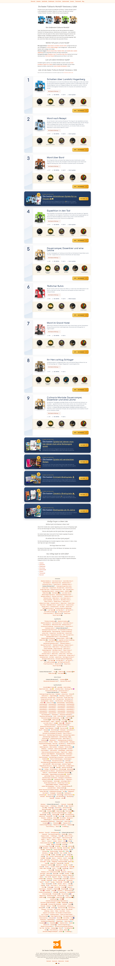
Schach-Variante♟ (47, 599)
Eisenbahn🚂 (54, 924)
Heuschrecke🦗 (54, 860)
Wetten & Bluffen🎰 (61, 788)
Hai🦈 (41, 860)
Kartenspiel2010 (43, 707)
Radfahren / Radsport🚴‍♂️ (68, 875)
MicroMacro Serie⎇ (65, 599)
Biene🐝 (43, 849)
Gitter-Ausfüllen (53, 747)
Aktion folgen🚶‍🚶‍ (67, 738)
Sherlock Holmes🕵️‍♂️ (70, 816)
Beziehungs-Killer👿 (69, 689)
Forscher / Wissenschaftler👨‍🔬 (57, 856)
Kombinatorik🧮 (70, 716)
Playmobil (43, 906)
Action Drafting (67, 687)
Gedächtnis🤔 (45, 759)
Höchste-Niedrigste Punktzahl (62, 776)
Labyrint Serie (69, 606)
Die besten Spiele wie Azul (48, 658)
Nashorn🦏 (49, 873)
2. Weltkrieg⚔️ (65, 826)
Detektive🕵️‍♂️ (70, 804)
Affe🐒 (48, 844)
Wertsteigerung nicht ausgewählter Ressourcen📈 (52, 762)
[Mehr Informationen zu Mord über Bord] (40, 164)
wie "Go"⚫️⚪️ (43, 610)
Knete (54, 716)
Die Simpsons (71, 907)
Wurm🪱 (65, 883)
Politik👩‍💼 (57, 728)
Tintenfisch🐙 (59, 882)
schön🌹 (63, 798)
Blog (83, 1)
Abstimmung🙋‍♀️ (44, 740)
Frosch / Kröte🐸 (69, 856)
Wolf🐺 (55, 883)
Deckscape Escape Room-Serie (64, 586)
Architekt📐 (58, 846)
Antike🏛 (68, 819)
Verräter (51, 742)
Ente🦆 (65, 853)
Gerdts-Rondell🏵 (53, 772)
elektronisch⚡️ (45, 695)
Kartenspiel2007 (52, 706)
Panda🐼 (61, 873)
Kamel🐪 (66, 863)
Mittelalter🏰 (43, 814)
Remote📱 (52, 767)
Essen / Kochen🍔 (45, 854)
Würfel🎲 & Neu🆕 (50, 796)
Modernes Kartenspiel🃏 (50, 724)
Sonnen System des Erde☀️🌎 (47, 842)
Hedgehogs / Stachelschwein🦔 (59, 861)
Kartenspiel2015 (52, 709)
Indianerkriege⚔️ (48, 819)
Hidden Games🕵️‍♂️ (47, 593)
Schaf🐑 (72, 877)
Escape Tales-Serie (44, 589)
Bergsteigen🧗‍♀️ (64, 889)
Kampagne (72, 742)
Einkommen (69, 779)
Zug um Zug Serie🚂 (57, 615)
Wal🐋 (43, 883)
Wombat (60, 883)
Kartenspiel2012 (61, 707)
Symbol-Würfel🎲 (44, 791)
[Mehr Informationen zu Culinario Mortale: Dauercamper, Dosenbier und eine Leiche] (40, 404)
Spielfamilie (44, 1)
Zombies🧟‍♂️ (61, 931)
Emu (61, 853)
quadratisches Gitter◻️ (59, 779)
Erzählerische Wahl (63, 742)
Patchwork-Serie (47, 598)
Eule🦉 (53, 854)
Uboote (61, 930)
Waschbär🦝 (49, 883)
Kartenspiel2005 (70, 704)
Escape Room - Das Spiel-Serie (57, 587)
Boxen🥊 (42, 890)
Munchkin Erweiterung (58, 645)
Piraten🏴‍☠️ (70, 904)
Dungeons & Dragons (47, 837)
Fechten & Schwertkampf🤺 (45, 892)
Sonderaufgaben (67, 759)
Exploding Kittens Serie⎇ (48, 591)
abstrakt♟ (60, 687)
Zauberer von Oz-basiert (48, 912)
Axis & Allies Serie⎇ (68, 581)
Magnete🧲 (61, 723)
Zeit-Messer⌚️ (62, 743)
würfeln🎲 (67, 760)
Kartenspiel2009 (70, 706)
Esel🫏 (70, 853)
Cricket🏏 (48, 890)
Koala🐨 (71, 865)
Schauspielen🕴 (54, 755)
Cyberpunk (63, 804)
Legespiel (57, 721)
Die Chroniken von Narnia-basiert (63, 912)
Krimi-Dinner (58, 1)
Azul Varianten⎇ (47, 582)
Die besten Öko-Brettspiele (54, 904)
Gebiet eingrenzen (44, 747)
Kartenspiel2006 (43, 706)
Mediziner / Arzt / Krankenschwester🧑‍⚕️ (50, 872)
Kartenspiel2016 (61, 709)
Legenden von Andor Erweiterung (66, 640)
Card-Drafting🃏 (45, 750)
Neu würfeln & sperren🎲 (58, 760)
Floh (47, 856)
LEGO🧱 (62, 899)
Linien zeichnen (53, 750)
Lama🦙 (54, 868)
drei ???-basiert (45, 914)
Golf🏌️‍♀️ (48, 885)
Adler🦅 (71, 842)
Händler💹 (70, 858)
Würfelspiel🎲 (70, 796)
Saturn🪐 (44, 841)
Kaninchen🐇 (59, 865)
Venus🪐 (60, 841)
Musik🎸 (42, 728)
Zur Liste (82, 198)
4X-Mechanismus (54, 769)
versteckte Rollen (52, 788)
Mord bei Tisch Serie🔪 (57, 596)
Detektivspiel (51, 1)
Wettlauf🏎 (44, 748)
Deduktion (58, 694)
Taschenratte (69, 880)
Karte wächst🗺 (46, 764)
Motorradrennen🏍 (46, 809)
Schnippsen (61, 747)
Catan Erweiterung (58, 648)
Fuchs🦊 (43, 858)
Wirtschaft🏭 (60, 794)
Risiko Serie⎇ (56, 598)
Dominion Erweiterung (66, 631)
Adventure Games (59, 591)
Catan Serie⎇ (56, 599)
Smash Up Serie (69, 605)
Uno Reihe (62, 606)
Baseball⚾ (46, 848)
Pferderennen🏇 (56, 894)
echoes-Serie (45, 587)
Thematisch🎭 (60, 793)
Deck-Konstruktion (43, 757)
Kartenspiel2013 (70, 707)
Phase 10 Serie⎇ (48, 601)
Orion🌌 (65, 841)
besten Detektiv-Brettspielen (60, 66)
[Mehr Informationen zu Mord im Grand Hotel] (40, 329)
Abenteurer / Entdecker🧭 (62, 842)
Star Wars (47, 928)
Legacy (52, 721)
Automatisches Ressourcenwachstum (64, 771)
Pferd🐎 (67, 873)
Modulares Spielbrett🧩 (47, 779)
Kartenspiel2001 (69, 702)
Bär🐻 (40, 848)
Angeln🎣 (70, 887)
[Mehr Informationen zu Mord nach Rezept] (40, 124)
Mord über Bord (63, 54)
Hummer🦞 (43, 861)
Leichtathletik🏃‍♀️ (71, 892)
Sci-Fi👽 (55, 816)
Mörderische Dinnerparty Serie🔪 (64, 594)
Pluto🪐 (71, 839)
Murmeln (71, 726)
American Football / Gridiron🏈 (47, 846)
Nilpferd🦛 (55, 873)
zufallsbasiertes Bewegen (55, 791)
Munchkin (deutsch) (46, 631)
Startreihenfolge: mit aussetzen (56, 757)
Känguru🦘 (53, 863)
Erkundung (61, 695)
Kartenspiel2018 (43, 711)
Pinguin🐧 (42, 875)
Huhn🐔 (72, 860)
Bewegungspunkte (60, 753)
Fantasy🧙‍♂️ (60, 806)
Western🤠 (56, 818)
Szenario (72, 1)
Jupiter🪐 (43, 839)
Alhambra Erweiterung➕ (63, 621)
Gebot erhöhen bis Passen (65, 755)
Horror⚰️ (44, 807)
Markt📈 (56, 742)
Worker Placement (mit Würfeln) (67, 789)
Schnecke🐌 (65, 878)
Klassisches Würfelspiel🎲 (46, 716)
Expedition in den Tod (53, 54)
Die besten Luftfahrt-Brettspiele (59, 812)
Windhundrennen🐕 (51, 895)
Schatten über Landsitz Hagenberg (66, 79)
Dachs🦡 (66, 849)
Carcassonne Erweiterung (47, 626)
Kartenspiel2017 (70, 709)
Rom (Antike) (63, 818)
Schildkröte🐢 (42, 878)
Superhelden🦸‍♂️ (61, 880)
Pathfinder (64, 904)
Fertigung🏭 (51, 807)
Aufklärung (49, 818)
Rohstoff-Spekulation (48, 781)
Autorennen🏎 (58, 807)
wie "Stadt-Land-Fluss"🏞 (64, 611)
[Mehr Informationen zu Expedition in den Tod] (40, 217)
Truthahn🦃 (66, 882)
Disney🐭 (47, 832)
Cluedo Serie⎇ (57, 584)
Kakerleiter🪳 (60, 863)
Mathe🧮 (58, 767)
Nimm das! (55, 743)
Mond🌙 (60, 839)
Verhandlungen (61, 750)
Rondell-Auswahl (71, 743)
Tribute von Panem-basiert (66, 914)
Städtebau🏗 (71, 791)
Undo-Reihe (62, 911)
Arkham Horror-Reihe (44, 603)
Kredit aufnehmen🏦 (53, 745)
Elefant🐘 (56, 853)
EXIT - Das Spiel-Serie (68, 589)
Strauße (55, 880)
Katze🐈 (65, 865)
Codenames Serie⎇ (66, 584)
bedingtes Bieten (70, 765)
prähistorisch (42, 816)
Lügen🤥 (52, 689)
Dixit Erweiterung (56, 631)
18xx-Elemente (45, 767)
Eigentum (45, 745)
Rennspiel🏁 (49, 816)
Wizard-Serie (67, 613)
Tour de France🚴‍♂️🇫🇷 (57, 809)
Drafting (46, 769)
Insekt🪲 (47, 863)
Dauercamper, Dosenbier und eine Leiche (57, 45)
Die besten (60, 197)
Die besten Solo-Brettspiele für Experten (52, 733)
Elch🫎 (51, 853)
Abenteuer (43, 804)
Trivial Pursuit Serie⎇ (48, 613)
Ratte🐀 (42, 877)
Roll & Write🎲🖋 (55, 730)
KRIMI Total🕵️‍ (68, 591)
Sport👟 (65, 791)
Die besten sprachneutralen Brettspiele (64, 926)
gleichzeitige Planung (49, 776)
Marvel (63, 909)
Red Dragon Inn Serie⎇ (48, 608)
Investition (70, 748)
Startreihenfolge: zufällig (65, 736)
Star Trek (42, 928)
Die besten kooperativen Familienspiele (50, 718)
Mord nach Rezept (49, 56)
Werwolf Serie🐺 (59, 613)
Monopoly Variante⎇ (46, 596)
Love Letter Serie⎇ (66, 593)
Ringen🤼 (54, 877)
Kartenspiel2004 (61, 704)
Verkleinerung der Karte (56, 738)
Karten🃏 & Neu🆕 (51, 702)
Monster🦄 (63, 872)
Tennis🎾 (47, 882)
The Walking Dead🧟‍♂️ (69, 928)
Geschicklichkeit (44, 701)
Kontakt (67, 961)
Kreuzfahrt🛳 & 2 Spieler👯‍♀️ (49, 687)
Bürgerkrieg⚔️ (59, 821)
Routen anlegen (45, 755)
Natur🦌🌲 (58, 826)
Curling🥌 (54, 890)
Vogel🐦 (72, 882)
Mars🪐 (49, 839)
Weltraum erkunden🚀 (67, 767)
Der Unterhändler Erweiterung (65, 629)
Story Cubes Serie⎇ (65, 598)
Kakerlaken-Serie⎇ (51, 605)
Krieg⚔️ (65, 809)
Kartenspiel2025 (70, 713)
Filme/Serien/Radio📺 (44, 916)
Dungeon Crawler (45, 806)
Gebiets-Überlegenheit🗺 (60, 748)
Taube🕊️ (42, 882)
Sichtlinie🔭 (69, 774)
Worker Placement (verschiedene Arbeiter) (49, 789)
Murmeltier (42, 873)
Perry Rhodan (69, 909)
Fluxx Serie (42, 605)
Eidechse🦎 (62, 851)
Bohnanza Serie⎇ (66, 582)
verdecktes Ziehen (59, 689)
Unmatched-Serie (54, 606)
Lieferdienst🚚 (62, 769)
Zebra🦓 (70, 883)
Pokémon (48, 906)
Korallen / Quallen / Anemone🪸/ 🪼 (59, 866)
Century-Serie (71, 603)
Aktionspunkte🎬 (71, 769)
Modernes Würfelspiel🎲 (63, 724)
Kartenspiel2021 (70, 711)
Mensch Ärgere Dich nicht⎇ (48, 594)
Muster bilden (69, 750)
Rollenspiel (62, 730)
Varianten (38, 1)
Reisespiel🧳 (47, 730)
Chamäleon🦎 (49, 849)
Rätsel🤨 (71, 728)
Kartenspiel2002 (43, 704)
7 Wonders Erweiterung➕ (50, 621)
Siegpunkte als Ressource (46, 765)
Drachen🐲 (71, 923)
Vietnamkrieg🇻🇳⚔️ (57, 823)
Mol (64, 870)
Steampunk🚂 (70, 824)
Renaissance (70, 818)
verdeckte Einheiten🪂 (67, 786)
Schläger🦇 (69, 854)
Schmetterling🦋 (57, 878)
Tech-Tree (57, 786)
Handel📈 (52, 701)
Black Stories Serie (56, 582)
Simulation (46, 731)
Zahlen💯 (52, 798)
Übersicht (33, 1)
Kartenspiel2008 (61, 706)
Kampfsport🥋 (62, 892)
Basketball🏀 (57, 889)
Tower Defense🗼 (50, 826)
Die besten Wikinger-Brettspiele (50, 931)
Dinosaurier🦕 (45, 851)
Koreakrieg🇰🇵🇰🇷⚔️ (47, 823)
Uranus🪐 (49, 841)
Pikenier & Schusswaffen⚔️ (59, 824)
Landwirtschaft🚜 (46, 812)
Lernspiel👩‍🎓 (64, 721)
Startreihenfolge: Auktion (69, 735)
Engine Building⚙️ (54, 695)
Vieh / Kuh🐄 (48, 877)
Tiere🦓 (46, 930)
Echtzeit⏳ (71, 694)
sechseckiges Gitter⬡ (66, 781)
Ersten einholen (45, 738)
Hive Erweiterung (64, 636)
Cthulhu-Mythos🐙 (58, 849)
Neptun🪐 (65, 839)
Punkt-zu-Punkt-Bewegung (56, 759)
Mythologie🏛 (55, 814)
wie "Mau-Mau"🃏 (60, 610)
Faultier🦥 (58, 854)
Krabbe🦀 (71, 866)
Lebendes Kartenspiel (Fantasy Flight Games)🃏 (57, 901)
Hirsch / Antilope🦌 (64, 860)
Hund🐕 (49, 861)
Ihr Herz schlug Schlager (52, 47)
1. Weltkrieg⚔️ (53, 806)
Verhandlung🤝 (42, 794)
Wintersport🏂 (60, 895)
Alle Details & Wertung (53, 91)
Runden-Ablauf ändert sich (50, 783)
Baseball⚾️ (50, 889)
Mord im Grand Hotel (52, 51)
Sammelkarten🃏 (71, 730)
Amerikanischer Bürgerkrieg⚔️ (48, 821)
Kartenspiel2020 (61, 711)
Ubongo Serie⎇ (45, 606)
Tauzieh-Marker (45, 774)
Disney (70, 834)
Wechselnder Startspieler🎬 (64, 772)
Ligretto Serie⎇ (61, 605)
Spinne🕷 (43, 880)
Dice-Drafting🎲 (47, 760)
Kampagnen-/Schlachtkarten (65, 777)
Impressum (54, 961)
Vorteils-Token (61, 765)
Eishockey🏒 (45, 853)
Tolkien (56, 911)
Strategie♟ (52, 793)
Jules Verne (57, 887)
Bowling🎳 (71, 889)
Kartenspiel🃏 (55, 714)
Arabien (55, 841)
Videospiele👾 (52, 918)
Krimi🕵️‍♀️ (55, 671)
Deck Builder (64, 692)
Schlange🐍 (49, 878)
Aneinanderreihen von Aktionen (48, 771)
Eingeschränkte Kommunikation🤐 (58, 774)
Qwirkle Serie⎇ (57, 601)
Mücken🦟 (70, 872)
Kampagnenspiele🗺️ (55, 832)
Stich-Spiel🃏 (46, 793)
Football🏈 (63, 887)
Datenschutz (61, 961)
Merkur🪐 (54, 839)
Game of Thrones (68, 836)
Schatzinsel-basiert (54, 914)
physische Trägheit (66, 764)
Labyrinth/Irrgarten (45, 721)
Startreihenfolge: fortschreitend (49, 777)
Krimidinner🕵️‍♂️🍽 (70, 671)
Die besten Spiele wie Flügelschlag (63, 608)
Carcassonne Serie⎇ (47, 584)
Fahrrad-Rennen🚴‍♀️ (67, 807)
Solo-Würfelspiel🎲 (60, 796)
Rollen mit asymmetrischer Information (51, 752)
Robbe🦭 (60, 877)
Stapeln (70, 752)
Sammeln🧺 (56, 781)
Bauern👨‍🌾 (59, 848)
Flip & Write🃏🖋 (69, 699)
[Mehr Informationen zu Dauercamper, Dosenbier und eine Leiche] (40, 254)
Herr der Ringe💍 (63, 885)
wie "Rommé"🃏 (69, 610)
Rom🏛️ (66, 806)
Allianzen (55, 765)
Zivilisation (57, 798)
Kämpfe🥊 (42, 702)
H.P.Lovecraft (57, 909)
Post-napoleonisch (69, 814)
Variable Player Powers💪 (64, 783)
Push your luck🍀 (64, 728)
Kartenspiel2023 (52, 713)
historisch (71, 806)
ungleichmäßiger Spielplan (52, 784)
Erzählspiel (50, 748)
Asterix (52, 911)
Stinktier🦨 (49, 880)
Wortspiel (42, 796)
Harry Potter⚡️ (54, 885)
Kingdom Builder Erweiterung (48, 638)
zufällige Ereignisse (63, 784)
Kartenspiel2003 (52, 704)
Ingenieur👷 (71, 861)
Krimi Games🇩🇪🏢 (56, 593)
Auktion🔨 (45, 772)
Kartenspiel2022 (43, 713)
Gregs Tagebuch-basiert (56, 916)
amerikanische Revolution (59, 819)
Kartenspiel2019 (52, 711)
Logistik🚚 (70, 721)
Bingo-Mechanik (69, 762)
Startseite (48, 961)
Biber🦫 (73, 848)
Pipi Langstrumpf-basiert (69, 916)
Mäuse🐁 (72, 868)
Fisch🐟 (64, 854)
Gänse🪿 (54, 858)
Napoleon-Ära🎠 (67, 823)
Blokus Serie (64, 603)
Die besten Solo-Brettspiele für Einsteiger (60, 731)
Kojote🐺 (42, 866)
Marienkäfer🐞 (58, 870)
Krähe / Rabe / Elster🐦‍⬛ (45, 868)
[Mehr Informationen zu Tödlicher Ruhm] (40, 292)
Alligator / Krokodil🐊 (56, 844)
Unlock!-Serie (68, 587)
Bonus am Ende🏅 (43, 742)
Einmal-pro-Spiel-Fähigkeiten (48, 753)
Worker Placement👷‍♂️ (69, 794)
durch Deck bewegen (70, 757)
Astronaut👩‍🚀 (71, 846)
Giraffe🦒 (60, 858)
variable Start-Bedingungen (48, 786)
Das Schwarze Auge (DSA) (54, 834)
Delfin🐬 (71, 849)
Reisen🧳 (41, 769)
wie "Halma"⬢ (51, 610)
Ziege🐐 (43, 885)
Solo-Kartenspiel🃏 (46, 714)
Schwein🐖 (72, 878)
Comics (68, 911)
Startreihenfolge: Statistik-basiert (50, 736)
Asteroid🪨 (64, 846)
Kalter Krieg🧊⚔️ (68, 821)
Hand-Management (68, 701)
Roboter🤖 (66, 877)
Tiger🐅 (53, 882)
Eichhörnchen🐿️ (54, 851)
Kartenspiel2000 (61, 702)
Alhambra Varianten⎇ (46, 581)
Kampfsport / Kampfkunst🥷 (48, 865)
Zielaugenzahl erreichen (65, 745)
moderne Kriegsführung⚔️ (46, 824)
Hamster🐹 (47, 860)
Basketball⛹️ (53, 848)
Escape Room (69, 695)
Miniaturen (68, 723)
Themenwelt (78, 1)
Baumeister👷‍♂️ (66, 848)
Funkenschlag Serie (46, 650)
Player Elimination (49, 728)
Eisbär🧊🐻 (68, 851)
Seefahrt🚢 (61, 816)
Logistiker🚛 (65, 868)
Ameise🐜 (64, 844)
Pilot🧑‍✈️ (72, 873)
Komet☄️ (47, 866)
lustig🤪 (56, 723)
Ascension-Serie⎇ (55, 603)
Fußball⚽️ (55, 892)
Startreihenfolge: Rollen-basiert (54, 735)
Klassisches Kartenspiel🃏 (66, 714)
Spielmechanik (65, 1)
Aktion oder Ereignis (56, 764)
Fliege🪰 (43, 856)
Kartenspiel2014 (43, 709)
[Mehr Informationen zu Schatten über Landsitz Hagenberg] (40, 85)
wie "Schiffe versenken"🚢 (50, 611)
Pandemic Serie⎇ (68, 596)
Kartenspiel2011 (52, 707)
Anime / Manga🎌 (57, 837)
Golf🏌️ (65, 858)
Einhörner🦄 (46, 924)
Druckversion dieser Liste (68, 72)
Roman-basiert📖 (43, 918)
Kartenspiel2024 (61, 713)
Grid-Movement (59, 701)
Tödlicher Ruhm (60, 51)
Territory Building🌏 (69, 747)
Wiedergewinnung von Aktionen (65, 740)
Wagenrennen (42, 895)
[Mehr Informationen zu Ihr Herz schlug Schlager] (40, 366)
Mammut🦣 (51, 870)
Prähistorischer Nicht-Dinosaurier (53, 875)
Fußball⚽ (48, 858)
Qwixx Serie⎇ (66, 601)
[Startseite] (57, 944)
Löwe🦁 (59, 868)
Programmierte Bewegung (45, 743)
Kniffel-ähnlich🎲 (61, 716)
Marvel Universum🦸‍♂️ (67, 837)
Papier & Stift (64, 752)
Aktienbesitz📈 (53, 740)
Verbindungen (69, 753)
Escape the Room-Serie (56, 589)
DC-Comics (50, 909)
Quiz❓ (40, 730)
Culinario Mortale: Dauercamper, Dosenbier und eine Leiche (64, 398)
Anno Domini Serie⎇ (57, 581)
